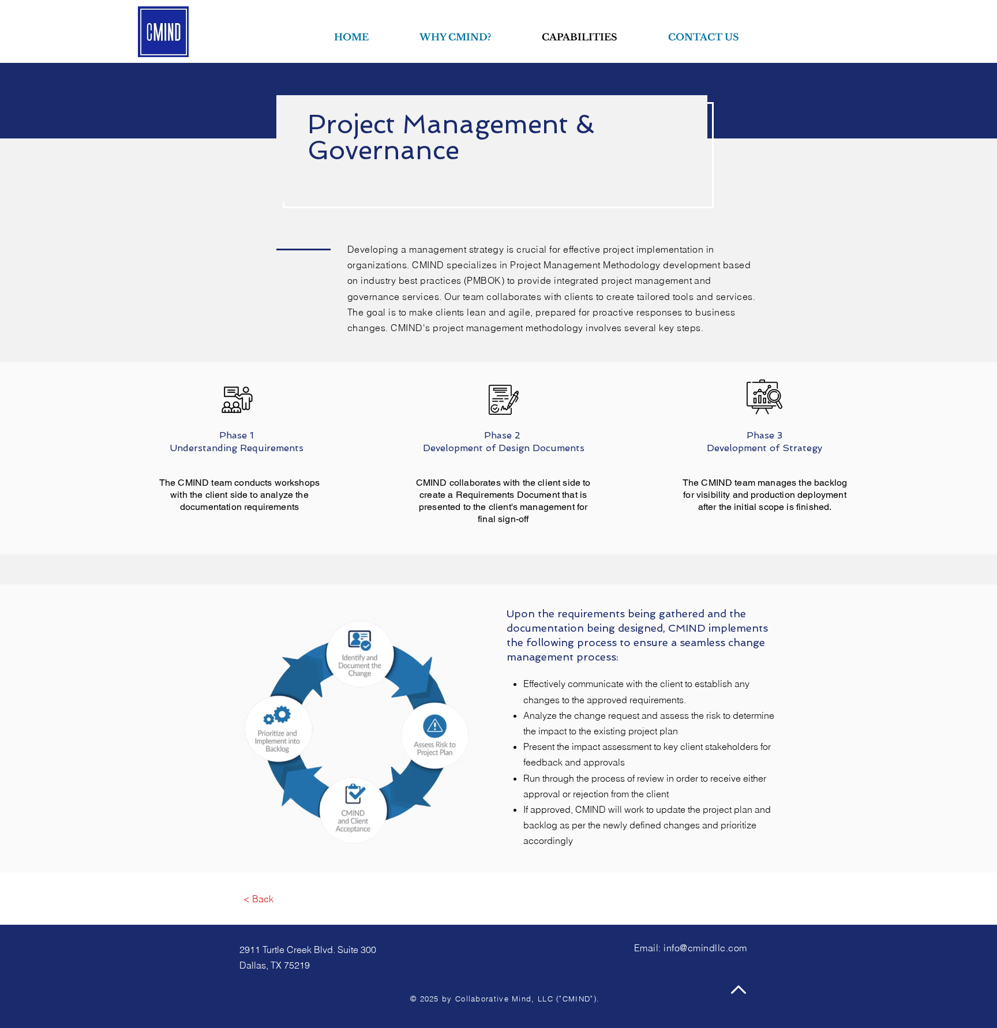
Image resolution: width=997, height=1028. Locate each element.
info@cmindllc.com (705, 948)
